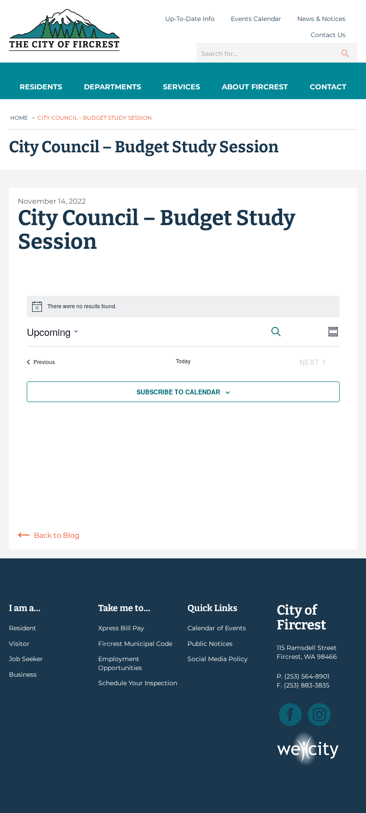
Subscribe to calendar (178, 391)
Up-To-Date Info (190, 19)
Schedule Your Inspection (137, 683)
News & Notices (321, 19)
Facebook (290, 714)
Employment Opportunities (120, 663)
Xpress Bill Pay (121, 628)
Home (19, 117)
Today (183, 361)
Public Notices (210, 644)
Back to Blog (56, 535)
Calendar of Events (216, 628)
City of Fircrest (64, 30)
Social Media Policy (217, 659)
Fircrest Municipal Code (135, 644)
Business (23, 675)
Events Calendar (256, 19)
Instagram (319, 714)
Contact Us (328, 35)
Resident (22, 628)
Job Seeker (26, 659)
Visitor (19, 644)
